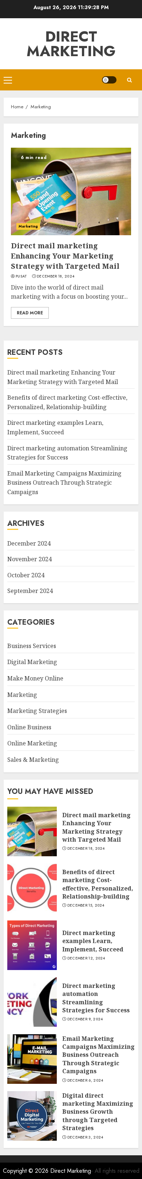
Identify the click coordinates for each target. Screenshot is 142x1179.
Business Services (31, 646)
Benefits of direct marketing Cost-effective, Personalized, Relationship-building (97, 884)
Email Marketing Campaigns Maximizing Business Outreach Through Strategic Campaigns (64, 482)
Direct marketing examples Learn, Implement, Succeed (92, 941)
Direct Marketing (71, 44)
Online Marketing (32, 743)
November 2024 (29, 559)
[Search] (129, 80)
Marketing (28, 226)
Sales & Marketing (33, 760)
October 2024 (25, 575)
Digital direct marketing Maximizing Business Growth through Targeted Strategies (97, 1111)
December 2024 (29, 543)
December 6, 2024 (85, 1080)
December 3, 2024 (85, 1137)
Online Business (29, 727)
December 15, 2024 (85, 905)
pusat (21, 276)
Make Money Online (35, 678)
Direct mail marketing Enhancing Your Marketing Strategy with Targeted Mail (65, 256)
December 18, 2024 (55, 276)
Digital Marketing (32, 662)
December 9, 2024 (85, 1019)
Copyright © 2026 (26, 1171)
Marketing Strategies (37, 711)
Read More (30, 313)
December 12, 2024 (86, 958)
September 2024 (30, 591)
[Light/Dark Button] (109, 80)
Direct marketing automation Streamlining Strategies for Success (96, 998)
